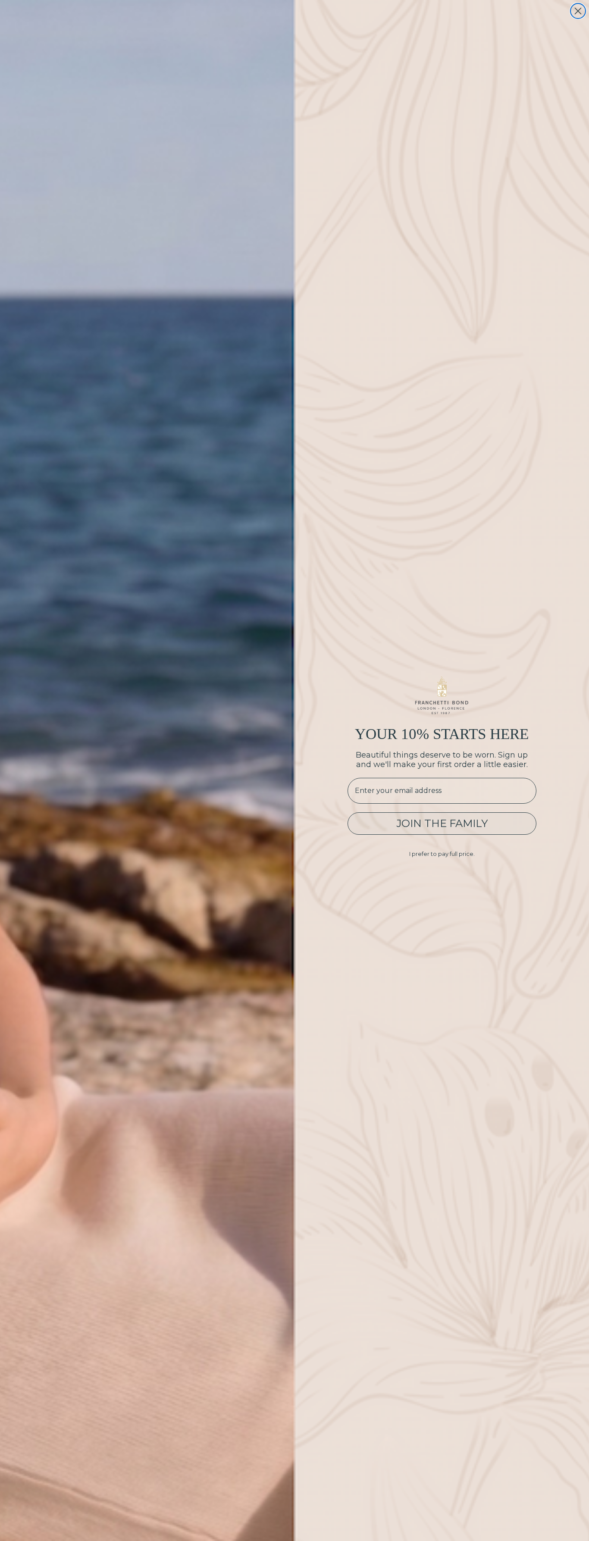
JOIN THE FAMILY (442, 823)
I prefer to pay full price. (442, 853)
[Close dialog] (578, 11)
